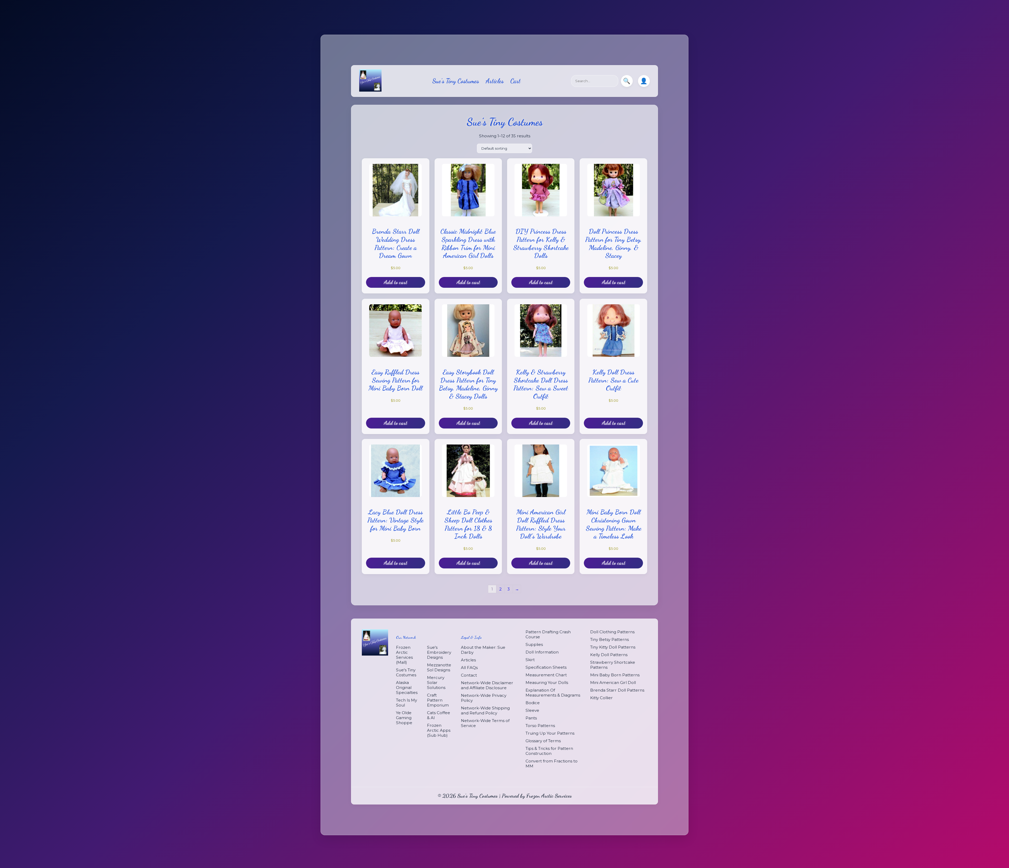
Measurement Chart (546, 674)
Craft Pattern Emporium (438, 700)
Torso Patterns (540, 725)
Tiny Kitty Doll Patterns (612, 647)
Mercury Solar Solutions (436, 682)
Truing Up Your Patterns (550, 733)
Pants (531, 717)
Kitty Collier (601, 697)
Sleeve (532, 710)
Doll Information (542, 652)
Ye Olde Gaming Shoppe (404, 717)
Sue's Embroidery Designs (439, 652)
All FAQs (469, 667)
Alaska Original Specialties (407, 687)
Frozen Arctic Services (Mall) (404, 655)
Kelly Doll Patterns (608, 654)
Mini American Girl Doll (613, 682)
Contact (469, 675)
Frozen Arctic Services (549, 795)
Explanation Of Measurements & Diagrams (553, 693)
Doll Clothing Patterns (612, 631)
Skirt (530, 659)
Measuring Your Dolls (547, 682)
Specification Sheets (546, 667)
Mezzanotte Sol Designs (439, 667)
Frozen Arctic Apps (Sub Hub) (438, 730)
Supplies (534, 644)
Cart (515, 81)
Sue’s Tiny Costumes (455, 81)
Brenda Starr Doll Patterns (617, 690)
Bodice (533, 702)
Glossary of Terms (543, 740)
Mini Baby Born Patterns (615, 674)
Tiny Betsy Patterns (609, 639)
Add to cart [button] (395, 282)
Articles (495, 81)
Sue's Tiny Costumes (406, 672)
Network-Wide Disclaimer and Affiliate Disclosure (487, 685)
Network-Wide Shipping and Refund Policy (485, 710)
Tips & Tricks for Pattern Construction (549, 751)
